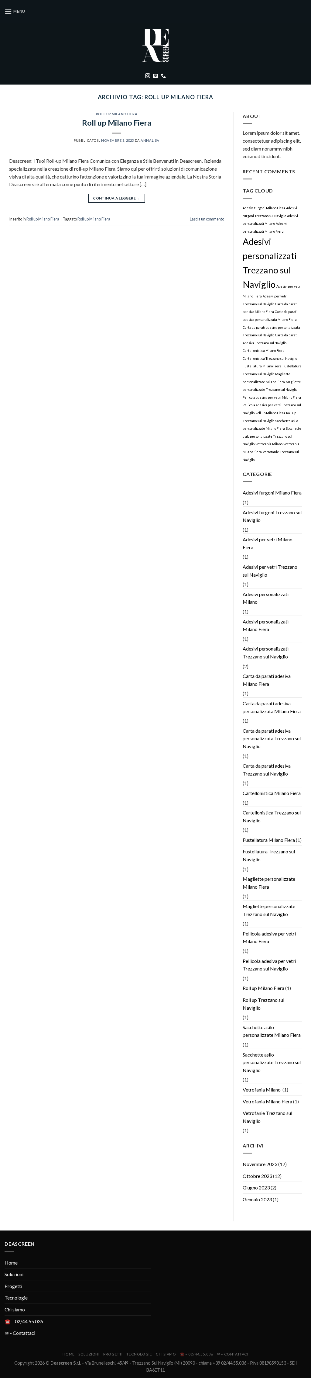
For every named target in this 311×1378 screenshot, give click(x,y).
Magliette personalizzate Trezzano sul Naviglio (269, 910)
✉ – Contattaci (20, 1333)
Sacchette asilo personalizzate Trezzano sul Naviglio (272, 436)
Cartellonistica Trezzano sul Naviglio (270, 358)
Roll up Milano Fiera (116, 114)
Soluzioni (14, 1274)
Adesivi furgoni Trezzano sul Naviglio (272, 516)
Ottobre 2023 (257, 1176)
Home (11, 1262)
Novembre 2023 (260, 1164)
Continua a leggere (116, 198)
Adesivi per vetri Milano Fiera (267, 543)
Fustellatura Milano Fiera (262, 366)
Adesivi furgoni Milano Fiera (264, 208)
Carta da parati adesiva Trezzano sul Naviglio (267, 769)
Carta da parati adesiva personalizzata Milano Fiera (272, 707)
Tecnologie (16, 1297)
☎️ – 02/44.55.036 (24, 1321)
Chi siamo (15, 1309)
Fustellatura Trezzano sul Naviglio (269, 855)
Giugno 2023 (256, 1187)
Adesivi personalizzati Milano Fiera (266, 625)
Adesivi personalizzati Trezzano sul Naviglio (266, 652)
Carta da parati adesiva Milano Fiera (267, 680)
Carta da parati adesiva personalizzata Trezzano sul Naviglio (272, 738)
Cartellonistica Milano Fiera (264, 350)
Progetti (13, 1286)
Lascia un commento (207, 219)
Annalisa (150, 140)
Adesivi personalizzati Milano (266, 598)
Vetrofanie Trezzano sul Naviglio (267, 1117)
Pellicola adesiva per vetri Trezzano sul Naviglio (269, 965)
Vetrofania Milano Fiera (267, 1101)
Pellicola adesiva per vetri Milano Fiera (272, 397)
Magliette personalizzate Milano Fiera (269, 883)
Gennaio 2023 (257, 1199)
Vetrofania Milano (268, 444)
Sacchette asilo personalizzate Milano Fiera (272, 1031)
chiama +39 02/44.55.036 (222, 1363)
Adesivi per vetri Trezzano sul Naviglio (270, 571)
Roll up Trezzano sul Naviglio (263, 1004)
